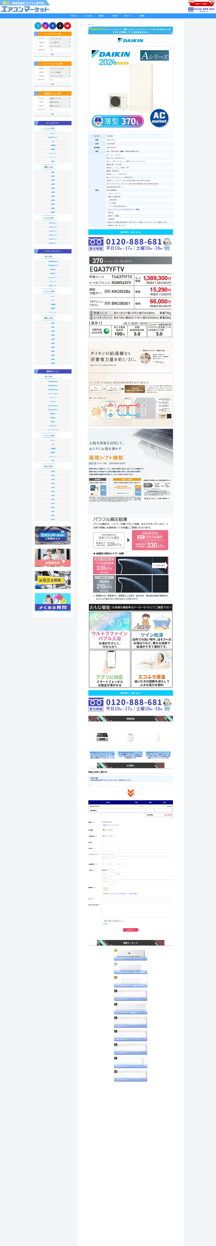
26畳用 (53, 208)
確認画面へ (130, 930)
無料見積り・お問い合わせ (131, 232)
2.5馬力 (53, 487)
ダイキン (52, 133)
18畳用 (53, 196)
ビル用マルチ (53, 425)
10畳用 (53, 180)
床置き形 (52, 273)
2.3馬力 (53, 483)
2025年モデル (53, 243)
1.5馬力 (53, 471)
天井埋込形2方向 (53, 261)
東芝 (53, 161)
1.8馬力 (53, 475)
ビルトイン (53, 281)
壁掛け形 (52, 413)
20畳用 (53, 200)
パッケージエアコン (52, 429)
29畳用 (53, 212)
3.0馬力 (53, 491)
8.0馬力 (53, 507)
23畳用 (53, 204)
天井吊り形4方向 (53, 409)
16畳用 (53, 192)
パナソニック (53, 153)
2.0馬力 (53, 479)
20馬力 (53, 519)
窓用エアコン (53, 285)
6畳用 (52, 172)
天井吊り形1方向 (53, 405)
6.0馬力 (53, 503)
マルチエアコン (52, 277)
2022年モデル (53, 231)
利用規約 (105, 924)
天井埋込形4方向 (53, 381)
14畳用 (53, 188)
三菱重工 (52, 149)
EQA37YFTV (108, 822)
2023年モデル (53, 235)
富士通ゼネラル (52, 137)
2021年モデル (53, 227)
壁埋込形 (52, 269)
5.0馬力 (53, 499)
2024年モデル (53, 239)
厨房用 (53, 421)
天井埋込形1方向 (53, 265)
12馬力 (53, 515)
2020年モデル (53, 223)
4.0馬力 (53, 495)
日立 (53, 141)
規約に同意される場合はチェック (114, 921)
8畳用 (52, 176)
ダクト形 (52, 401)
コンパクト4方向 (53, 393)
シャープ (52, 157)
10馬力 (53, 511)
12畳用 (53, 184)
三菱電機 (52, 145)
